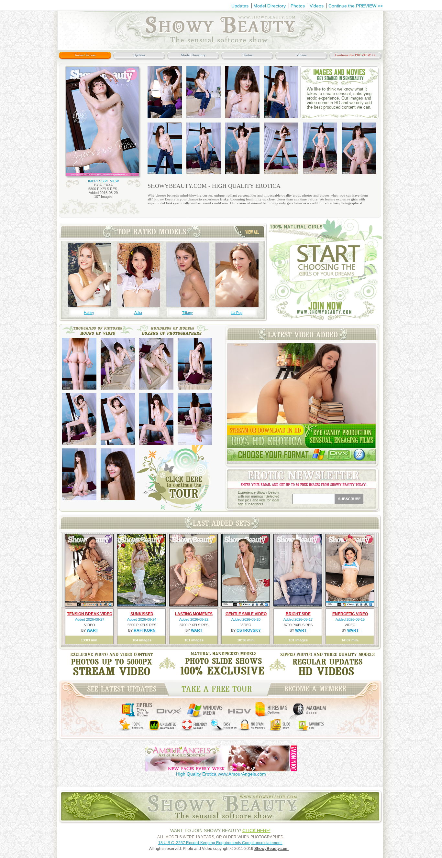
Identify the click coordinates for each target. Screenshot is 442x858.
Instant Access (85, 55)
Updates (240, 5)
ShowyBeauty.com (271, 848)
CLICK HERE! (256, 830)
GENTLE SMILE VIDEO (246, 614)
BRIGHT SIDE (298, 614)
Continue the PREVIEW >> (355, 5)
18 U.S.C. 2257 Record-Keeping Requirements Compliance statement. (220, 843)
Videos (317, 5)
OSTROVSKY (249, 630)
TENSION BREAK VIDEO (89, 614)
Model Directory (269, 5)
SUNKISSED (141, 614)
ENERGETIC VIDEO (350, 614)
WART (92, 630)
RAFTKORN (145, 630)
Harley (89, 313)
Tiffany (187, 313)
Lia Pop (236, 313)
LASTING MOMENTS (194, 614)
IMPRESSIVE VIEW (103, 181)
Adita (138, 313)
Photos (298, 5)
